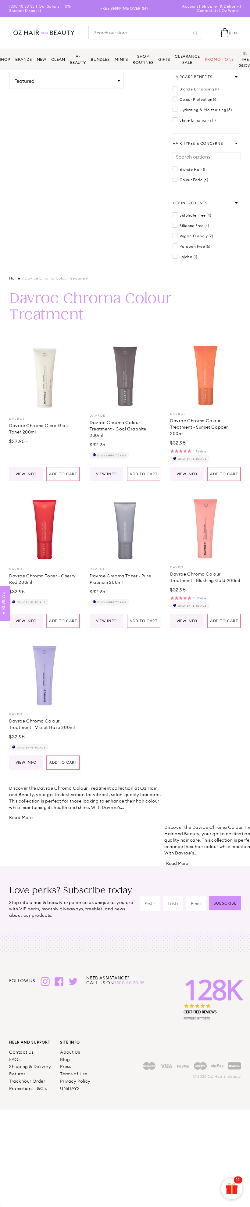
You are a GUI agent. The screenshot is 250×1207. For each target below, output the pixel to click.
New (41, 59)
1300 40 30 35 (22, 6)
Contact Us (207, 10)
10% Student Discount (40, 8)
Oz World (230, 10)
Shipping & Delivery (220, 6)
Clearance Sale (187, 59)
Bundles (100, 59)
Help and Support (29, 1042)
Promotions (219, 59)
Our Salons (49, 6)
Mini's (121, 59)
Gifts (164, 59)
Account (190, 6)
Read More (21, 817)
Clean (58, 59)
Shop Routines (143, 59)
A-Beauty (78, 59)
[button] (192, 77)
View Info (26, 474)
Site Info (70, 1042)
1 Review (199, 451)
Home (14, 278)
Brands (23, 59)
